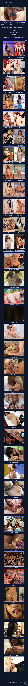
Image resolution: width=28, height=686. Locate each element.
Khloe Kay (19, 197)
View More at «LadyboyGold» (14, 37)
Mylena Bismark (8, 232)
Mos (14, 515)
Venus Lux (8, 250)
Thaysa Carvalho (20, 57)
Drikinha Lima (14, 655)
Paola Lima (14, 374)
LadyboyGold (5, 6)
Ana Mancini (14, 602)
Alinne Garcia (8, 215)
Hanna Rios (8, 92)
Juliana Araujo (8, 127)
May (20, 127)
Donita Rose (8, 180)
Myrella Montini (14, 637)
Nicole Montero (14, 532)
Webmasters (14, 677)
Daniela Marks (14, 304)
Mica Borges (20, 75)
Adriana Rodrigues (14, 480)
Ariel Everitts (14, 322)
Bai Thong (8, 197)
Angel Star (14, 550)
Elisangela (19, 215)
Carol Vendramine (14, 287)
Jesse (14, 673)
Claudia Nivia (19, 92)
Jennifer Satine (8, 145)
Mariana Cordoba (14, 445)
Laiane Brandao (14, 497)
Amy (20, 162)
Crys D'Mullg (20, 180)
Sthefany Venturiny (8, 75)
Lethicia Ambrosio (14, 269)
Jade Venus (14, 339)
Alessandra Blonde (20, 250)
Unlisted (14, 427)
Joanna (20, 110)
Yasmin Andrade (14, 567)
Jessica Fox (14, 357)
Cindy (8, 57)
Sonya (8, 110)
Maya (19, 232)
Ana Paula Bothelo (14, 410)
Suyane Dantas (14, 462)
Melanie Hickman (8, 162)
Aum (14, 620)
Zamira (14, 392)
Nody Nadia (20, 145)
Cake (2, 24)
